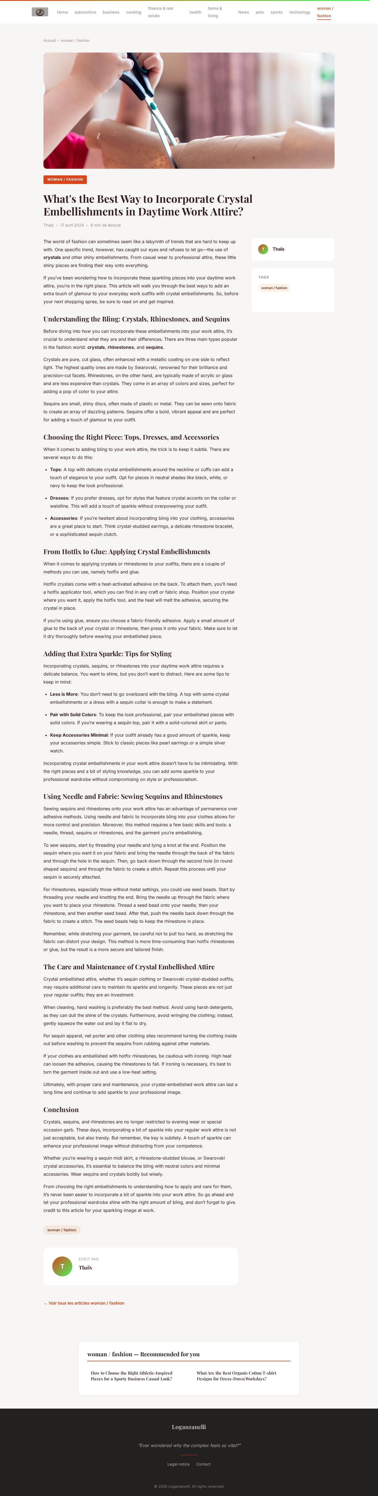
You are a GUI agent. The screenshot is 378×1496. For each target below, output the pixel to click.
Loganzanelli (189, 1426)
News (243, 12)
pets (260, 12)
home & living (215, 12)
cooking (133, 12)
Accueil (49, 40)
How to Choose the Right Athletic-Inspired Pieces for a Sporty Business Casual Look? (131, 1375)
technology (299, 12)
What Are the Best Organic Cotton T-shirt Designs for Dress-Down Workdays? (236, 1375)
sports (277, 12)
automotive (85, 12)
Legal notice (178, 1464)
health (195, 12)
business (111, 12)
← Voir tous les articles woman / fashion (83, 1303)
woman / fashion (325, 12)
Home (62, 12)
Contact (203, 1464)
